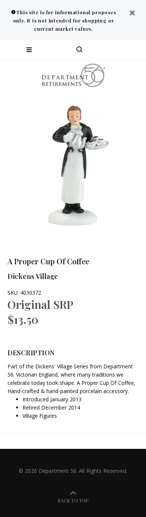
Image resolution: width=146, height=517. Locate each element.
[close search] (134, 50)
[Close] (132, 13)
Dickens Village (32, 276)
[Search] (79, 50)
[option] (73, 165)
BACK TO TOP (73, 501)
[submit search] (110, 50)
